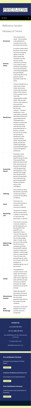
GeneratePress (18, 403)
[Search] (28, 18)
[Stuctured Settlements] (15, 10)
